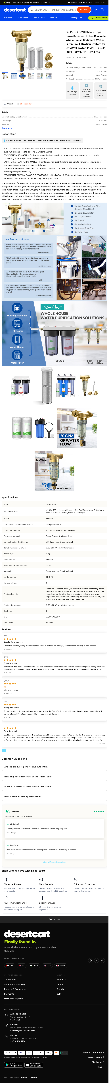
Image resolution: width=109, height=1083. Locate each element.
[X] (94, 1040)
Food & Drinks (39, 18)
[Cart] (100, 10)
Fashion (53, 18)
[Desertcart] (15, 10)
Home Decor (22, 18)
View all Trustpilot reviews (53, 942)
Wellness (8, 18)
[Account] (94, 10)
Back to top (53, 999)
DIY (63, 18)
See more (7, 208)
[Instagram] (88, 1040)
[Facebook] (100, 1040)
